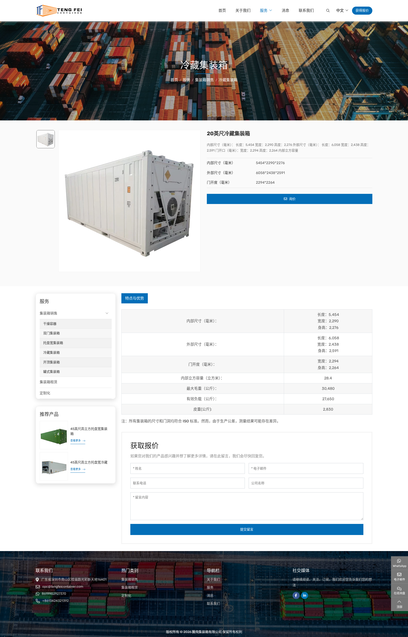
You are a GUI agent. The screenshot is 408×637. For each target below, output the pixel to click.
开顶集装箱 (51, 362)
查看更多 (75, 440)
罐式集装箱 (51, 372)
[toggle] (107, 313)
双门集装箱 (51, 333)
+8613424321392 (55, 601)
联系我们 (306, 10)
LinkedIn (304, 595)
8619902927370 (54, 594)
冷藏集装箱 (51, 353)
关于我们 (243, 10)
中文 (340, 10)
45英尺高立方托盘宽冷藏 (88, 462)
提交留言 (246, 529)
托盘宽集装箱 (53, 343)
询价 (292, 199)
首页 (222, 10)
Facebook (296, 595)
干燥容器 (49, 324)
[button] (327, 10)
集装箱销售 (48, 313)
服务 (264, 10)
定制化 (45, 393)
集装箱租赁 (48, 382)
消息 (285, 10)
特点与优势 (134, 298)
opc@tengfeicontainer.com (62, 587)
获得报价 (362, 10)
